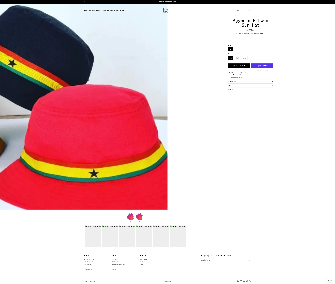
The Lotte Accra (91, 281)
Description (232, 81)
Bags (85, 267)
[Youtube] (244, 281)
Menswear (87, 264)
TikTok (142, 264)
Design (230, 89)
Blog (114, 267)
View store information (236, 77)
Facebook (143, 259)
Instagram (144, 262)
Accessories (88, 269)
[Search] (242, 10)
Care (230, 85)
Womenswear (88, 262)
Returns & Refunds (118, 264)
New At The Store (89, 259)
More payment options (262, 70)
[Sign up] (249, 260)
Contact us (144, 267)
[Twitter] (250, 281)
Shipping (115, 262)
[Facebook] (238, 281)
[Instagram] (241, 281)
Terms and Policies (167, 281)
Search (114, 259)
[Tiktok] (247, 281)
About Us (115, 269)
